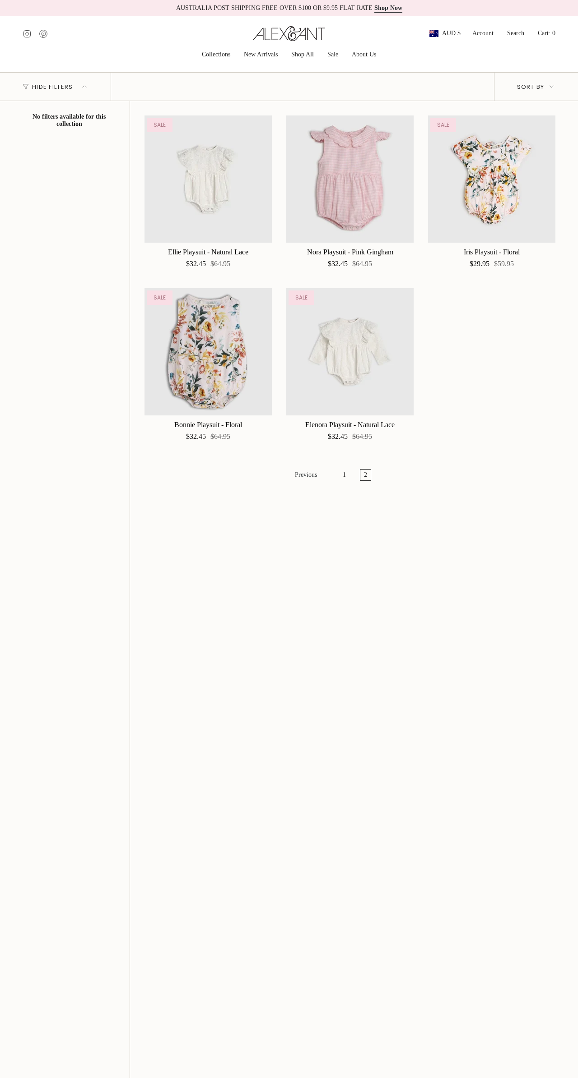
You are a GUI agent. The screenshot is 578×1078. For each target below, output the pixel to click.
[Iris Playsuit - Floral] (491, 179)
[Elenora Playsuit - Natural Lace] (350, 351)
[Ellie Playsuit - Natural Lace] (208, 179)
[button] (216, 54)
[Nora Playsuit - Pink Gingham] (350, 179)
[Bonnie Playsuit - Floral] (208, 351)
